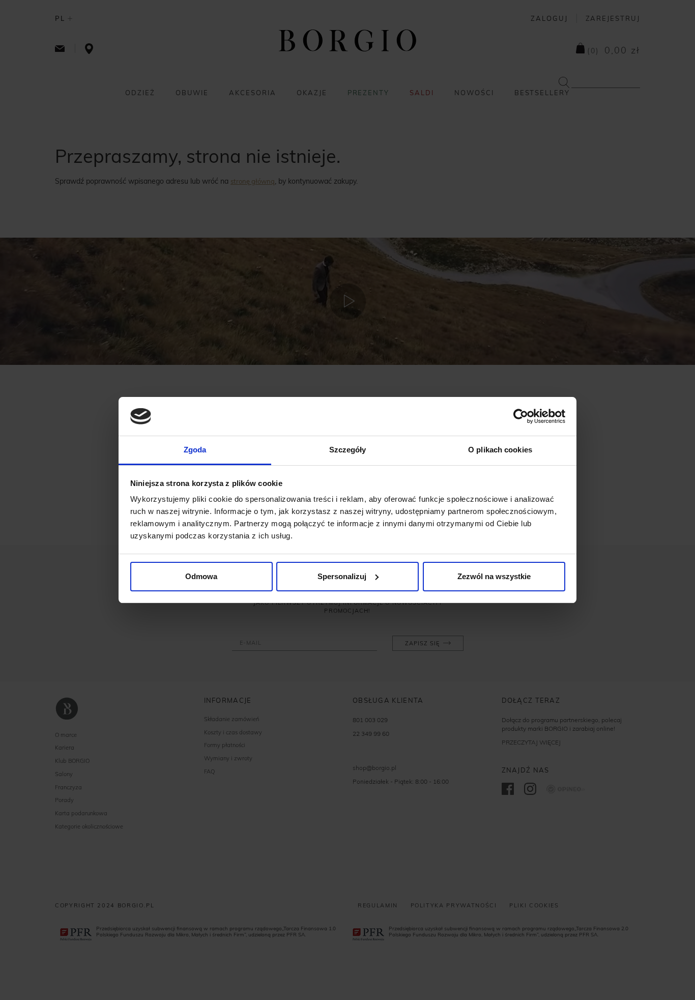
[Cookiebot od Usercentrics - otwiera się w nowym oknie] (520, 416)
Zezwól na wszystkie (494, 576)
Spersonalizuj (341, 576)
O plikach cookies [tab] (500, 449)
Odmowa (201, 576)
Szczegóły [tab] (347, 449)
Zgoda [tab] (195, 449)
